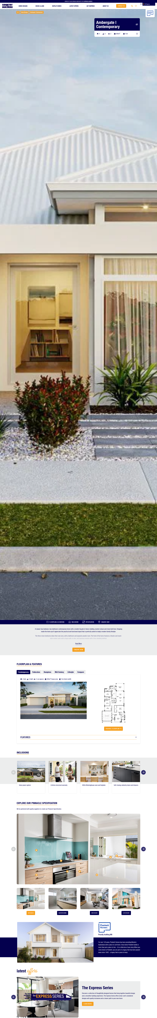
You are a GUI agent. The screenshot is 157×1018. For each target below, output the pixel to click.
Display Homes (56, 6)
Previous (13, 772)
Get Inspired (91, 6)
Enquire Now (105, 622)
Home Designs (23, 6)
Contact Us (121, 6)
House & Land (40, 6)
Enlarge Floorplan (112, 729)
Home (18, 12)
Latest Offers (74, 6)
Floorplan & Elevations (56, 622)
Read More (78, 643)
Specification (90, 622)
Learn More (87, 1004)
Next (143, 772)
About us (106, 6)
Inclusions (75, 622)
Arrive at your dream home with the (78, 1)
